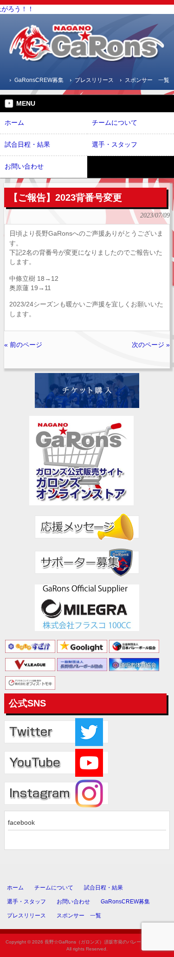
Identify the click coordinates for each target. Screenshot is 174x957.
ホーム (15, 887)
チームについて (53, 887)
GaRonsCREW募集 (39, 80)
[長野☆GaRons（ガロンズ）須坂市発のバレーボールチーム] (87, 58)
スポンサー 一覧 (147, 80)
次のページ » (151, 344)
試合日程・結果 (103, 887)
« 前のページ (23, 344)
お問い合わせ (73, 901)
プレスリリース (94, 80)
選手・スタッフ (26, 901)
